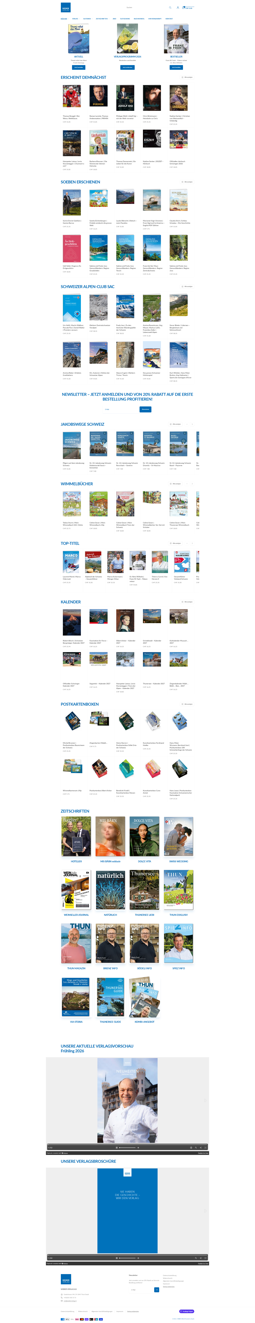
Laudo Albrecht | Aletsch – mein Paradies (126, 222)
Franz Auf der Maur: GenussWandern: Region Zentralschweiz (152, 268)
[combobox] (149, 7)
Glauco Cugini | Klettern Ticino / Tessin (125, 374)
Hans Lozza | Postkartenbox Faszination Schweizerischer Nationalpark (181, 792)
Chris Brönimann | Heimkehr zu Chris (150, 117)
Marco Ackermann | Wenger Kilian (115, 578)
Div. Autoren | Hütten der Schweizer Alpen (100, 374)
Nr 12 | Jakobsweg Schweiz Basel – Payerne (180, 464)
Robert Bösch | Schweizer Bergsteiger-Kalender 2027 (73, 642)
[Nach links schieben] (187, 424)
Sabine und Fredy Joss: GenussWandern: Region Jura (179, 268)
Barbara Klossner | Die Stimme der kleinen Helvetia (98, 163)
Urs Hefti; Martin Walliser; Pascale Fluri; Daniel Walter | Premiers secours (74, 327)
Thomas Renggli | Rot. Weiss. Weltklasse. (71, 117)
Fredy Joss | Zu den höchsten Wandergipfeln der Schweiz (126, 327)
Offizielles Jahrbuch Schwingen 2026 (177, 162)
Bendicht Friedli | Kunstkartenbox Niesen (125, 791)
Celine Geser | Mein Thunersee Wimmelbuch (179, 524)
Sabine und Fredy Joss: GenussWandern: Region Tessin (126, 268)
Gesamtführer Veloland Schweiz (181, 578)
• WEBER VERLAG (181, 1318)
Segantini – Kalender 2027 (100, 683)
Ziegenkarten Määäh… (98, 743)
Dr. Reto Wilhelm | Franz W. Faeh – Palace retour (138, 579)
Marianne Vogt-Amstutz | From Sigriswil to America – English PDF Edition (154, 223)
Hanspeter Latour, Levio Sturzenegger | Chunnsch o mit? (73, 163)
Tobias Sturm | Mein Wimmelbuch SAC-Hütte (73, 524)
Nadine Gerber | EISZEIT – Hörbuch (153, 162)
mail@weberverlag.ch (70, 1301)
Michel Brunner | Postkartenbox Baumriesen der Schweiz (73, 745)
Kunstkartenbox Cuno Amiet (151, 791)
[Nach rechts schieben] (192, 424)
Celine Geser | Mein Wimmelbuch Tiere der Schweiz (125, 525)
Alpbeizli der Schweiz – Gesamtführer (93, 578)
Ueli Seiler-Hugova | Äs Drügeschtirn (72, 267)
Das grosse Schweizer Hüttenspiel (151, 374)
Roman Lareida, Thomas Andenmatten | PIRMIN (99, 117)
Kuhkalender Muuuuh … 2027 (179, 642)
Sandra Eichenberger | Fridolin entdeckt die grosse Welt (101, 223)
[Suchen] (170, 8)
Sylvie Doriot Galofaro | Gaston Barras (72, 222)
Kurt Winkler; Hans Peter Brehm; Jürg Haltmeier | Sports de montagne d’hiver (180, 375)
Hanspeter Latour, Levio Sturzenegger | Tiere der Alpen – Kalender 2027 (125, 685)
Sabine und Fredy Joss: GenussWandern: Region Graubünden (99, 268)
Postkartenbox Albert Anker (101, 790)
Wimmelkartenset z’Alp (72, 790)
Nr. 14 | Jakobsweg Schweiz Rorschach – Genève (127, 464)
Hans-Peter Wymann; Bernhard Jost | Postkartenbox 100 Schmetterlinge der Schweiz (181, 746)
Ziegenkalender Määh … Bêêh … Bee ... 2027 (179, 684)
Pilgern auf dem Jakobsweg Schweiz (73, 464)
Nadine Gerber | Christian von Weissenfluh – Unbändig (180, 118)
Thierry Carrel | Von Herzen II (159, 578)
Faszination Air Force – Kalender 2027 (98, 642)
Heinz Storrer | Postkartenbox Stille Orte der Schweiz (126, 745)
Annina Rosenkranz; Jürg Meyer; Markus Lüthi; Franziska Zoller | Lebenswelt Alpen (152, 328)
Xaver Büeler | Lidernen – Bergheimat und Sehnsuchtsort (180, 327)
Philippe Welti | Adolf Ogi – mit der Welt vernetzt (127, 117)
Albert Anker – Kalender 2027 (125, 642)
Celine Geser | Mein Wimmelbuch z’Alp (97, 524)
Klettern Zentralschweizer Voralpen (100, 326)
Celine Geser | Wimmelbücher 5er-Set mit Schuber (154, 525)
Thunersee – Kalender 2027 (154, 683)
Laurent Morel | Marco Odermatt (72, 578)
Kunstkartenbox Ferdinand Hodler (153, 744)
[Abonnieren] (156, 1289)
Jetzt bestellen (78, 67)
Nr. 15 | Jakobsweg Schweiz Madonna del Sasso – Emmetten (100, 465)
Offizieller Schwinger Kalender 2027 (71, 684)
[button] (188, 7)
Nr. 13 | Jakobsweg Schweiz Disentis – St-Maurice (154, 464)
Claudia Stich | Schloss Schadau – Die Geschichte (180, 222)
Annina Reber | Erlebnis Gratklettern (72, 374)
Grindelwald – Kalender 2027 (152, 642)
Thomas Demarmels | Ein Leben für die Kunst (126, 162)
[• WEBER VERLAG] (66, 1284)
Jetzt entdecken (127, 67)
